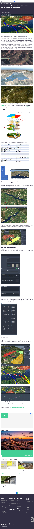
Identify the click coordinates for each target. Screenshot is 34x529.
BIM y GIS (27, 106)
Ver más (3, 473)
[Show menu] (1, 1)
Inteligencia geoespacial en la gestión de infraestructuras (24, 471)
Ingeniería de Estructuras (12, 503)
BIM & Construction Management (7, 3)
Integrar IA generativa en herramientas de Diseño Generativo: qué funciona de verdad (7, 471)
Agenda (18, 503)
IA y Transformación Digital (12, 507)
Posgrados (10, 511)
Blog (1, 3)
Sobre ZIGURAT (19, 506)
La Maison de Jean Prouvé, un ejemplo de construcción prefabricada (7, 485)
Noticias (18, 500)
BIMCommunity (19, 504)
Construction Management (12, 501)
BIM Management (11, 500)
